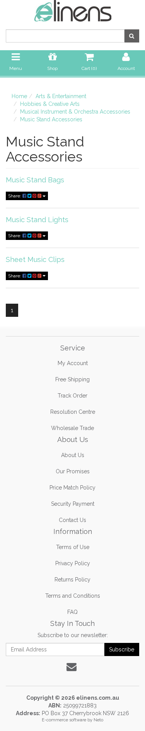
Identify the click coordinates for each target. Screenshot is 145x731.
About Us (72, 455)
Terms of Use (72, 547)
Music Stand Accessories (51, 119)
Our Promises (73, 471)
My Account (73, 363)
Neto (98, 719)
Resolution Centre (72, 412)
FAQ (72, 612)
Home (19, 96)
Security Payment (72, 504)
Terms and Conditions (72, 596)
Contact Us (72, 520)
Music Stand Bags (35, 180)
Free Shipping (72, 379)
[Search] (131, 35)
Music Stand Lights (37, 220)
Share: (15, 196)
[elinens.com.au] (72, 10)
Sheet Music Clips (35, 259)
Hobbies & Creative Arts (50, 104)
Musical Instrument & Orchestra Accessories (75, 112)
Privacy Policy (72, 563)
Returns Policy (72, 579)
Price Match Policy (72, 487)
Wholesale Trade (72, 428)
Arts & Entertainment (61, 96)
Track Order (72, 396)
